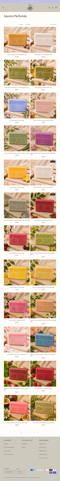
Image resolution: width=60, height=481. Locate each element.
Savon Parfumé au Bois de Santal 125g (43, 220)
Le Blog (23, 447)
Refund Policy (42, 451)
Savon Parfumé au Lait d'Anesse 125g (43, 54)
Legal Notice (42, 443)
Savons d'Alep (7, 451)
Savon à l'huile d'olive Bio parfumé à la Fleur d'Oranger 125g (43, 321)
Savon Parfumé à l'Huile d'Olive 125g (43, 87)
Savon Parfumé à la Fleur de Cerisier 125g (16, 354)
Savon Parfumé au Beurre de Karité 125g (17, 54)
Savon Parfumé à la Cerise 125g (17, 253)
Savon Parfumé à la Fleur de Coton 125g (43, 187)
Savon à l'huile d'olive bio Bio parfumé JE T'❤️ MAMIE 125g (42, 154)
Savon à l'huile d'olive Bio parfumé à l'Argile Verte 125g (17, 220)
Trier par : (21, 24)
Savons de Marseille (9, 454)
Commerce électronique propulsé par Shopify (30, 477)
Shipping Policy (43, 454)
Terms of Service (43, 458)
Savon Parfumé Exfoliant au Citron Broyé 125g (43, 287)
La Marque (24, 443)
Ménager (6, 443)
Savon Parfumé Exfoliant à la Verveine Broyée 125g (17, 87)
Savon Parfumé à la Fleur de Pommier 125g (43, 120)
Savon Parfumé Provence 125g (17, 120)
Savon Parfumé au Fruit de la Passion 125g (17, 422)
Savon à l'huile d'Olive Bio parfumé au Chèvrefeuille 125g (42, 254)
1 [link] (21, 432)
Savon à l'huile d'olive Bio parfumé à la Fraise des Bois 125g (16, 389)
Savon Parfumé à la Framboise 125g (43, 388)
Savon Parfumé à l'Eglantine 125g (17, 320)
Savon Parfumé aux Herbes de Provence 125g (43, 422)
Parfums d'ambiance (9, 447)
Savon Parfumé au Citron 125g (17, 287)
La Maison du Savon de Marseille (13, 477)
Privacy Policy (42, 447)
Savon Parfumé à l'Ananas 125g (17, 187)
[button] (3, 7)
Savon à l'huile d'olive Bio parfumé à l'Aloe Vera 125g (16, 153)
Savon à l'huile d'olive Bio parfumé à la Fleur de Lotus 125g (42, 355)
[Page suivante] (38, 432)
